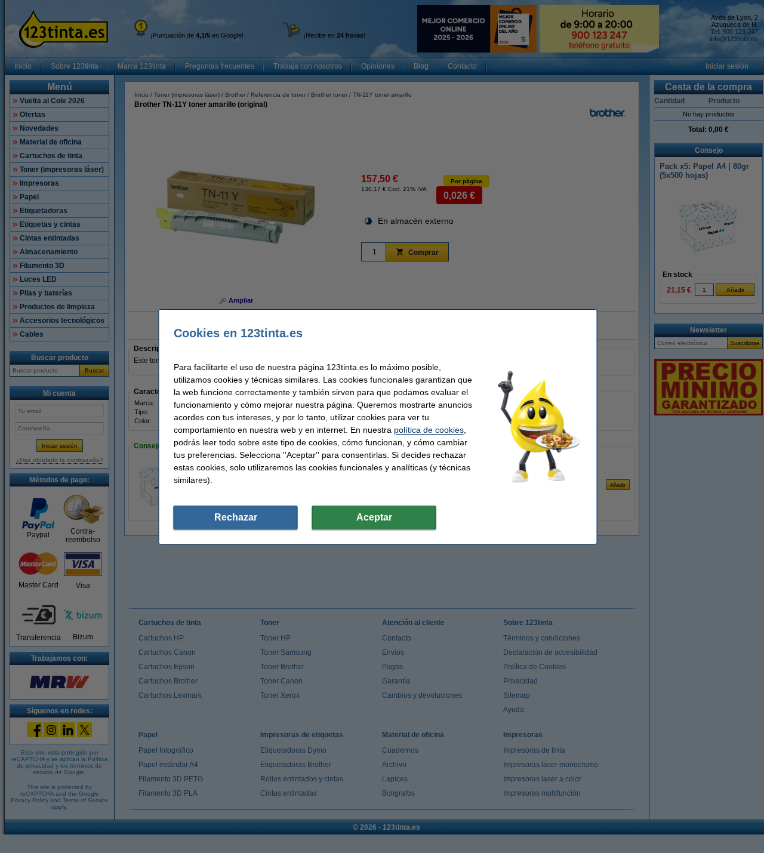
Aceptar (374, 517)
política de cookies (429, 430)
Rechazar (235, 517)
